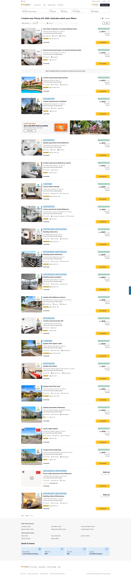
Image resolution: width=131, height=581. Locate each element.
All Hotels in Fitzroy (25, 526)
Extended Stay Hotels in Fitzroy (58, 529)
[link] (30, 130)
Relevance (25, 23)
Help (109, 1)
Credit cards (60, 4)
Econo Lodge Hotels (55, 535)
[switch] (102, 18)
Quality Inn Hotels (85, 535)
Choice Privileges (51, 567)
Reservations (42, 567)
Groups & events (51, 4)
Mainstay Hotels (55, 538)
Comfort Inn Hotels (25, 538)
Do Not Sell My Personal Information (57, 573)
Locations (104, 1)
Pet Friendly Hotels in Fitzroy (88, 526)
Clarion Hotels (24, 535)
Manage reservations (96, 1)
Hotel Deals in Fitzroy (56, 526)
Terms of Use (23, 573)
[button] (130, 290)
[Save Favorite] (23, 30)
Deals (44, 4)
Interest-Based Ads (44, 573)
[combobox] (37, 5)
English (24, 1)
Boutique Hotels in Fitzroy (27, 529)
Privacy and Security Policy (32, 573)
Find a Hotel (33, 567)
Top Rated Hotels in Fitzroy (87, 529)
